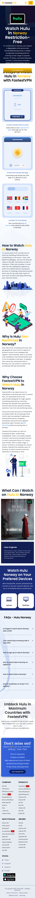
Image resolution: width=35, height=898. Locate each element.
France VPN (22, 834)
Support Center (6, 813)
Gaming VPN (5, 845)
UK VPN (20, 825)
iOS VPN (21, 802)
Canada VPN (22, 844)
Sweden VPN (22, 847)
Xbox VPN (21, 810)
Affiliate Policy (13, 895)
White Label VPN (6, 802)
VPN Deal (4, 794)
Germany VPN (22, 828)
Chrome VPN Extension (25, 789)
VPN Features (5, 789)
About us (4, 805)
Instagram (7, 863)
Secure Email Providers (8, 834)
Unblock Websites (7, 842)
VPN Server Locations (7, 791)
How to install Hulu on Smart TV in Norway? (16, 685)
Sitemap (22, 895)
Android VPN (22, 800)
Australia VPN (22, 831)
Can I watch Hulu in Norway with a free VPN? (16, 642)
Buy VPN (4, 786)
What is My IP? (6, 825)
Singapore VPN (23, 836)
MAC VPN (21, 805)
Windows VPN (22, 797)
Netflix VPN (5, 836)
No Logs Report (6, 831)
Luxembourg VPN (23, 839)
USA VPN (21, 823)
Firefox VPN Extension (24, 791)
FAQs (3, 808)
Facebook (7, 867)
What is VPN (5, 823)
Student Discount (7, 797)
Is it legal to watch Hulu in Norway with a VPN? (16, 630)
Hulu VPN (4, 850)
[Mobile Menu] (30, 3)
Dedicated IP (5, 828)
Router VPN (21, 813)
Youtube (7, 871)
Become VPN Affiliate (7, 800)
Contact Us (5, 810)
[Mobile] (26, 3)
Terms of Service (12, 893)
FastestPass (22, 786)
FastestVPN (19, 889)
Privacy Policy (23, 893)
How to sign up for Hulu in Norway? (16, 653)
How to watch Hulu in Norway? (14, 674)
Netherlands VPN (23, 842)
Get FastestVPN (17, 70)
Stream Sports (6, 847)
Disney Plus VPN (6, 839)
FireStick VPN (22, 808)
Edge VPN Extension (24, 794)
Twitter (6, 860)
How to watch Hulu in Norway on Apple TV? (15, 663)
